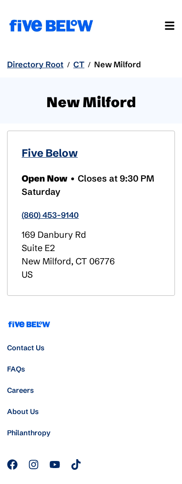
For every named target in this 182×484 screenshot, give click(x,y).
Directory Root (35, 64)
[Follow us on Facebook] (12, 464)
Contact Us (26, 347)
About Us (23, 411)
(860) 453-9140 (50, 215)
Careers (20, 390)
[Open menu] (169, 25)
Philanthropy (28, 432)
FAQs (16, 368)
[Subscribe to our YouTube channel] (54, 464)
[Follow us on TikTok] (76, 464)
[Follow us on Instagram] (33, 464)
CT (78, 64)
